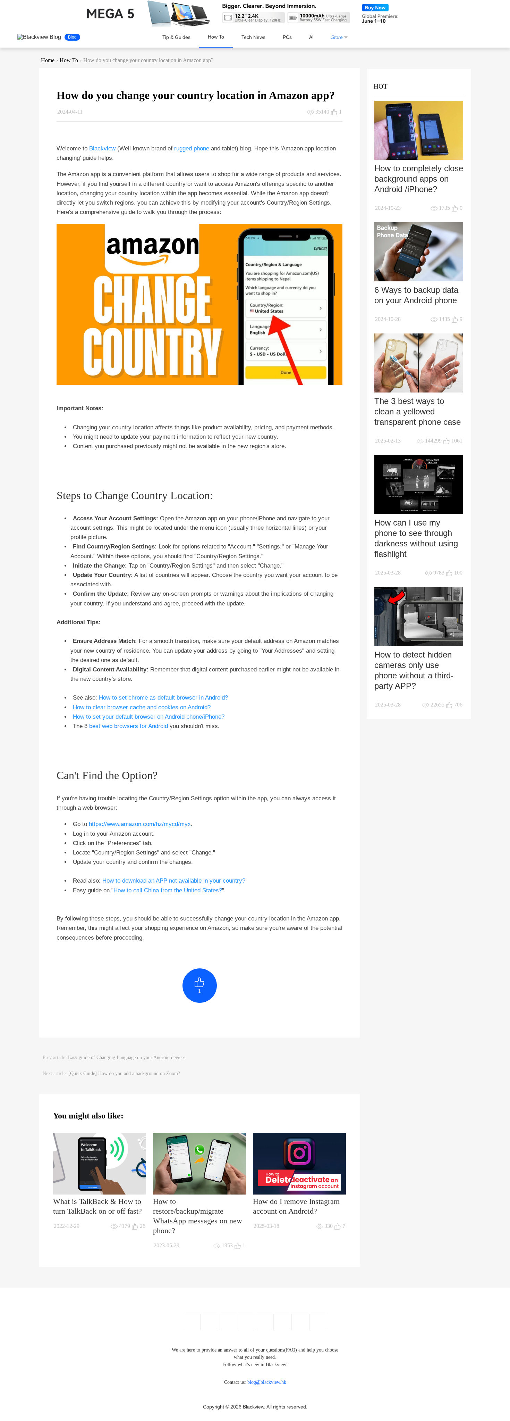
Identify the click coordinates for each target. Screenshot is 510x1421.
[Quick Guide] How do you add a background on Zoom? (124, 1073)
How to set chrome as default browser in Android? (163, 697)
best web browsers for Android (128, 726)
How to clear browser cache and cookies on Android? (142, 707)
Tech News (253, 37)
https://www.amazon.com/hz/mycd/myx (140, 824)
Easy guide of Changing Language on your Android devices (126, 1057)
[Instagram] (246, 1322)
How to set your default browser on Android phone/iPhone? (148, 716)
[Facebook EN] (192, 1322)
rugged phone (191, 148)
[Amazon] (264, 1322)
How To (216, 37)
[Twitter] (210, 1322)
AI (311, 37)
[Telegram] (317, 1322)
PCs (287, 37)
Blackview (102, 148)
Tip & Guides (176, 37)
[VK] (281, 1322)
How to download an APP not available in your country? (173, 880)
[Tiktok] (299, 1322)
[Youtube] (228, 1322)
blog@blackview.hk (266, 1382)
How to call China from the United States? (167, 890)
